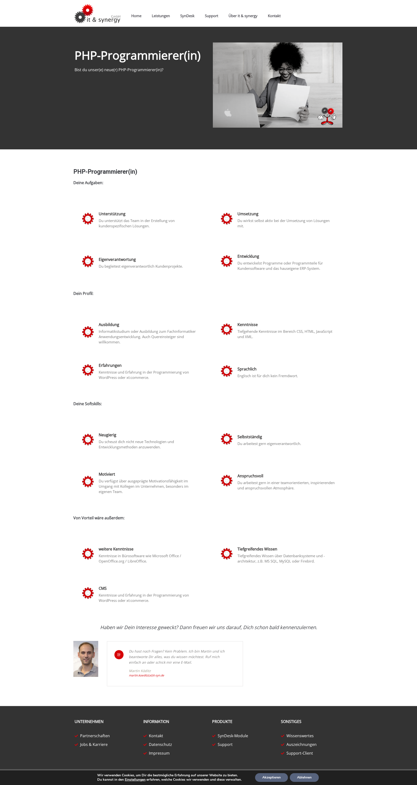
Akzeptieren (271, 777)
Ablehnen (304, 777)
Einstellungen (135, 780)
